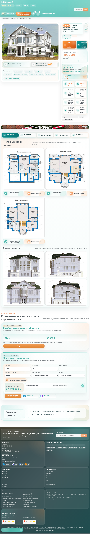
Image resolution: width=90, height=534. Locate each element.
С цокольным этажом (20, 74)
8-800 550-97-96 (7, 446)
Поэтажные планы (10, 135)
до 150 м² (4, 475)
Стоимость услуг (63, 135)
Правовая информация (8, 504)
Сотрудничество (27, 500)
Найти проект (60, 432)
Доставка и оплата (7, 493)
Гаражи (48, 478)
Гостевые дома (50, 484)
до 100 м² (4, 471)
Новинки (49, 445)
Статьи (26, 5)
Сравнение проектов (8, 506)
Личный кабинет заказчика (30, 506)
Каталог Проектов (12, 18)
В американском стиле (36, 74)
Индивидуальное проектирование (11, 498)
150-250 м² (5, 478)
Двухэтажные (18, 71)
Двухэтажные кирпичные (11, 78)
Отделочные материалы (80, 135)
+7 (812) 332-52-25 (7, 455)
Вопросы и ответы (7, 496)
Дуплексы (49, 480)
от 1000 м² (5, 486)
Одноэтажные (58, 445)
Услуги (18, 5)
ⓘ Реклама (85, 126)
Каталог (75, 35)
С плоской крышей (62, 447)
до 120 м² (4, 473)
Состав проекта (46, 135)
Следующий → (66, 38)
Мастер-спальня (50, 74)
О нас (32, 5)
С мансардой (51, 447)
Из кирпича (38, 71)
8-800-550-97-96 (48, 13)
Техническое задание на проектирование (29, 493)
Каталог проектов (7, 5)
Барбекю (48, 475)
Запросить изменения (24, 346)
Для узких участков (79, 445)
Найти (85, 9)
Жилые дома (28, 71)
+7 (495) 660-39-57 (7, 450)
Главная (3, 18)
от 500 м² (47, 71)
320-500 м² (5, 482)
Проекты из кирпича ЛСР (29, 502)
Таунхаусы (49, 482)
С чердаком (7, 74)
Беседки (48, 473)
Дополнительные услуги (70, 60)
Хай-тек (49, 450)
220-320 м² (5, 480)
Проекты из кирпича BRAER (9, 502)
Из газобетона (73, 447)
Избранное (26, 504)
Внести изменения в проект (30, 498)
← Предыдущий (67, 35)
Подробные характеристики (28, 135)
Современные (68, 445)
